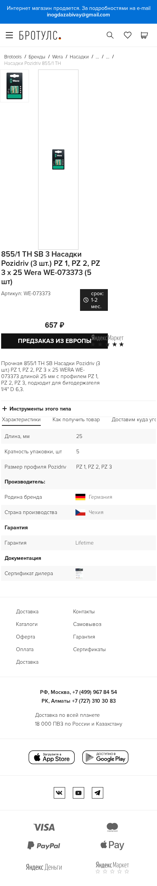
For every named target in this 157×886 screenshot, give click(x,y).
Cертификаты (89, 649)
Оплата (25, 649)
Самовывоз (87, 624)
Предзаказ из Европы (54, 341)
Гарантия (84, 637)
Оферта (25, 637)
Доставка (27, 611)
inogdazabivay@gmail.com (78, 14)
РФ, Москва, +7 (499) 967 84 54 (78, 692)
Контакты (84, 611)
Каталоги (27, 624)
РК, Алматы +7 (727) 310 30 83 (79, 701)
